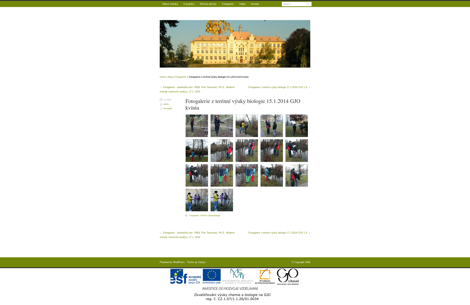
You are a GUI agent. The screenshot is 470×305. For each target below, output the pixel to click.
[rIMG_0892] (246, 125)
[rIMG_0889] (221, 125)
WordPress (179, 262)
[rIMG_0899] (221, 150)
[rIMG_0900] (246, 150)
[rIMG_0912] (221, 200)
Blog (170, 77)
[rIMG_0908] (296, 175)
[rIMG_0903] (196, 175)
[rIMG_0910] (196, 200)
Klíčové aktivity (208, 4)
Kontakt (255, 4)
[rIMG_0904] (221, 175)
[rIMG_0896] (196, 150)
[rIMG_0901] (271, 150)
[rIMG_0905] (246, 175)
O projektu (188, 4)
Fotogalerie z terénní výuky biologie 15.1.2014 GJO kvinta (242, 104)
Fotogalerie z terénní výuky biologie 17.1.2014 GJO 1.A (279, 87)
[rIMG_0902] (296, 150)
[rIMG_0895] (296, 125)
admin (166, 104)
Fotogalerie (228, 4)
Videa (242, 4)
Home (163, 77)
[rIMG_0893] (271, 125)
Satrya (201, 262)
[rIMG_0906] (271, 175)
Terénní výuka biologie (210, 215)
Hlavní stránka (170, 4)
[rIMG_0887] (196, 125)
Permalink (167, 108)
